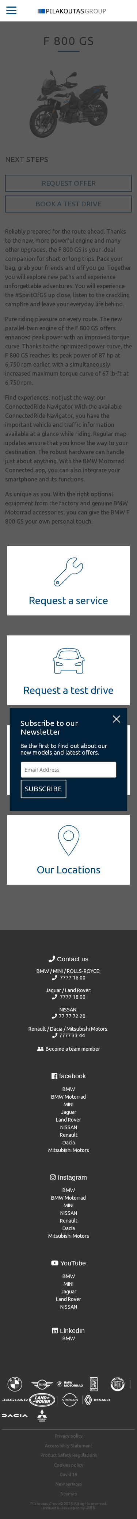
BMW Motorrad (68, 1097)
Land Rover (68, 1120)
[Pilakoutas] (72, 12)
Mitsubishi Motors (68, 1150)
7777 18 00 (72, 997)
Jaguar (68, 1112)
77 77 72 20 (72, 1016)
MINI (68, 1104)
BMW (68, 1089)
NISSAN (68, 1127)
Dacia (68, 1143)
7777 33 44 (72, 1035)
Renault (68, 1135)
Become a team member (73, 1049)
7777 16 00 (72, 978)
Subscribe (43, 789)
